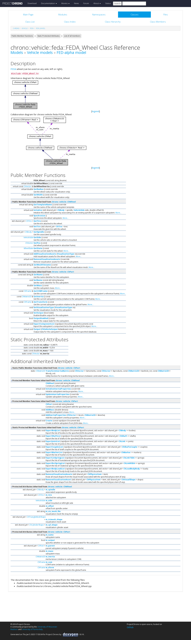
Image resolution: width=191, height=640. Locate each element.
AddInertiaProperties (56, 415)
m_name (50, 535)
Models (17, 52)
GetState (38, 248)
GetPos (37, 243)
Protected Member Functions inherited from (46, 380)
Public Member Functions (22, 36)
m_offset (50, 506)
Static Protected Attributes (48, 36)
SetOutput (39, 313)
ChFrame (27, 291)
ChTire (29, 221)
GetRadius (38, 189)
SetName (38, 280)
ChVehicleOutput (49, 329)
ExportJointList (53, 441)
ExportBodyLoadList (55, 468)
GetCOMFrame (40, 291)
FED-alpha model (71, 52)
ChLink (122, 441)
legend (95, 111)
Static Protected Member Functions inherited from (48, 427)
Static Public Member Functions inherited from (46, 368)
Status (108, 3)
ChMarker (126, 452)
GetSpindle (39, 232)
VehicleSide (79, 210)
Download (32, 3)
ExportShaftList (53, 436)
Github (130, 627)
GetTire (37, 221)
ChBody (60, 210)
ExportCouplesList (54, 447)
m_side (49, 500)
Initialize (38, 210)
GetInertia (39, 296)
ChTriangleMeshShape (36, 517)
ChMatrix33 (26, 296)
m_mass (49, 551)
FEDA (13, 68)
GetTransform (40, 302)
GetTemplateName (43, 204)
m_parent (50, 545)
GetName (38, 274)
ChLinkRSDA (129, 463)
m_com (49, 562)
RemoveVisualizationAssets (47, 259)
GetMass (38, 285)
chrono (16, 28)
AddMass (50, 409)
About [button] (96, 3)
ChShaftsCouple (129, 447)
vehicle (25, 28)
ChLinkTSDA (128, 458)
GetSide (37, 237)
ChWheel (50, 383)
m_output (50, 540)
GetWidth (38, 194)
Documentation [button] (48, 3)
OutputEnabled (41, 318)
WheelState (28, 248)
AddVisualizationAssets (45, 254)
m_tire (49, 495)
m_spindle (50, 489)
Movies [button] (64, 3)
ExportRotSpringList (55, 463)
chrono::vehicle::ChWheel (63, 201)
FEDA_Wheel (40, 28)
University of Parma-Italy (32, 629)
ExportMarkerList (54, 452)
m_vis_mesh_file (53, 511)
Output (37, 329)
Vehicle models (40, 52)
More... (118, 212)
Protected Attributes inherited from (42, 486)
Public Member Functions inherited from (44, 201)
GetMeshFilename (42, 264)
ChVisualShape (128, 479)
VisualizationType (65, 254)
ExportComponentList (44, 324)
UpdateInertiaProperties (58, 394)
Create (49, 420)
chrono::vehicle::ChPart (62, 272)
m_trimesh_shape (54, 519)
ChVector (27, 186)
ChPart (49, 404)
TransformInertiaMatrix (57, 371)
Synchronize (39, 215)
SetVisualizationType (44, 307)
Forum (86, 3)
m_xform (50, 567)
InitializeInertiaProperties (58, 389)
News (76, 3)
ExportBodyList (53, 430)
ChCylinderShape (36, 525)
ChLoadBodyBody (132, 468)
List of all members (72, 36)
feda (32, 28)
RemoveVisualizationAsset (58, 479)
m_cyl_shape (51, 525)
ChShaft (123, 436)
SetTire (37, 226)
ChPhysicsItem (95, 474)
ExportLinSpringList (55, 458)
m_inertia (50, 556)
